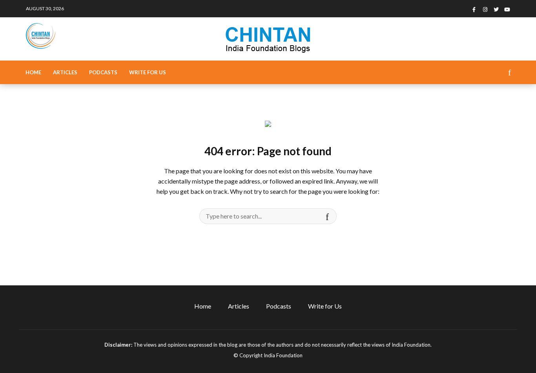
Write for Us (147, 72)
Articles (65, 72)
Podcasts (103, 72)
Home (33, 72)
